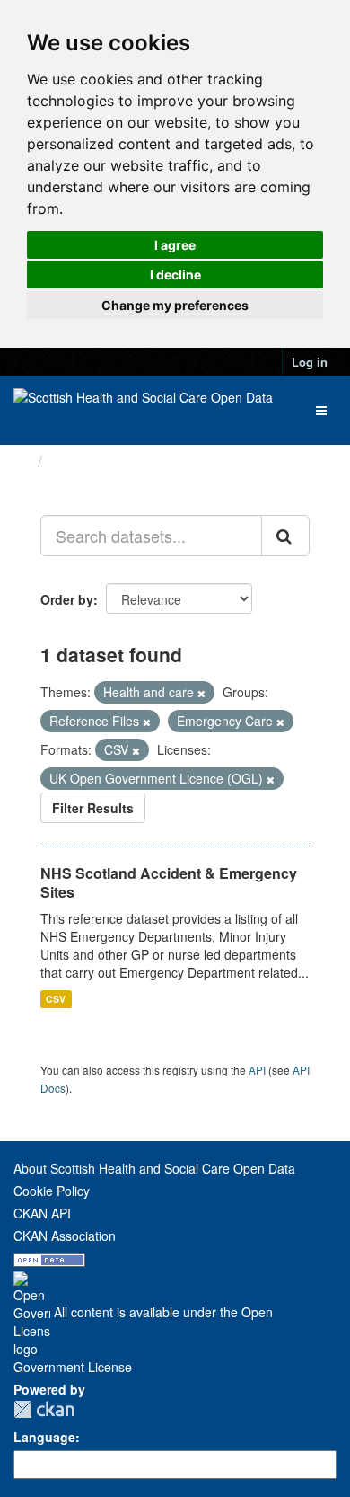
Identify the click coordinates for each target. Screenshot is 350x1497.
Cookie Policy (51, 1191)
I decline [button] (175, 274)
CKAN (43, 1409)
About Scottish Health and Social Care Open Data (154, 1168)
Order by (66, 599)
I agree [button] (175, 244)
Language (44, 1437)
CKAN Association (64, 1236)
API (257, 1069)
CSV (56, 998)
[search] (285, 535)
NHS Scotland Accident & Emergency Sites (168, 882)
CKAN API (42, 1213)
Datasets (84, 461)
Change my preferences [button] (175, 305)
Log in (310, 361)
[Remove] (201, 693)
